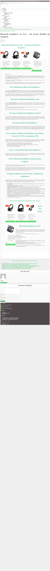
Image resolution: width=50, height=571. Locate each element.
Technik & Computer (7, 29)
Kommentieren (2, 40)
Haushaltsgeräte (6, 16)
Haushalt (3, 15)
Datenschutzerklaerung (5, 323)
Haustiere (5, 13)
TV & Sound (6, 24)
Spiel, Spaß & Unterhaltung (8, 12)
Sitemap (3, 312)
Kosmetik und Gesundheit (6, 18)
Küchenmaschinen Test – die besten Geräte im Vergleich (29, 263)
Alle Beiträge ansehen (3, 282)
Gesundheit (6, 19)
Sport (5, 11)
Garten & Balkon (7, 14)
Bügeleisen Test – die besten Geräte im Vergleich (9, 319)
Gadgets (5, 25)
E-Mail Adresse (3, 297)
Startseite (3, 8)
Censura (3, 41)
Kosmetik (5, 20)
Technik (3, 22)
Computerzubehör (7, 23)
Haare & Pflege (6, 21)
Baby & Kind (4, 9)
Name (1, 295)
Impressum (4, 324)
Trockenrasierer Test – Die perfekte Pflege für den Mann (29, 265)
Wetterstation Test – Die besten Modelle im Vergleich (10, 317)
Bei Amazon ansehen (5, 68)
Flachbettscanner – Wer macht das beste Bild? (24, 267)
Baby (5, 10)
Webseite (1, 299)
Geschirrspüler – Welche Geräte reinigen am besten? (27, 266)
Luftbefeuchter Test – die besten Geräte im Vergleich (10, 318)
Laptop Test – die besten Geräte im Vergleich (24, 268)
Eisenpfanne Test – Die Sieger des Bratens (22, 264)
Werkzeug (3, 26)
